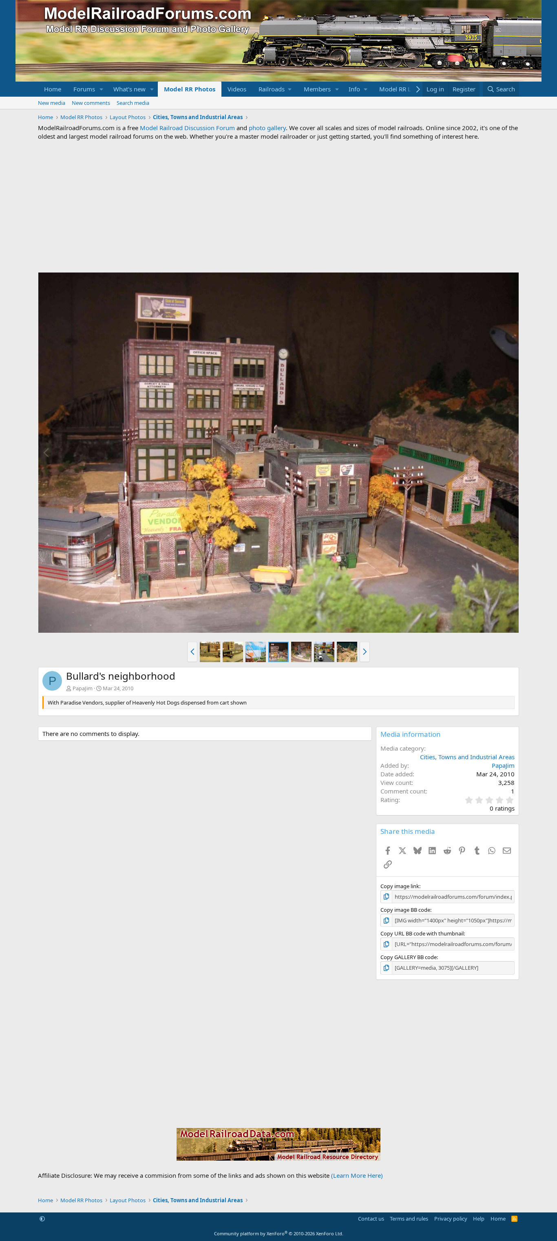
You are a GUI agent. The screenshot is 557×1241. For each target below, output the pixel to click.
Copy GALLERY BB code (408, 957)
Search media (133, 102)
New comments (91, 102)
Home (52, 89)
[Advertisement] (278, 206)
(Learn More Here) (357, 1175)
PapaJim (83, 688)
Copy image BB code (405, 909)
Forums (84, 89)
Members (317, 89)
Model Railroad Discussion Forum (187, 128)
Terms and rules (409, 1218)
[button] (101, 89)
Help (478, 1218)
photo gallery (267, 128)
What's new (129, 89)
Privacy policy (450, 1218)
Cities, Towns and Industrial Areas (467, 757)
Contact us (371, 1218)
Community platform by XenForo (278, 1233)
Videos (237, 89)
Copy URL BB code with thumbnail (422, 933)
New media (51, 102)
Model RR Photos (189, 89)
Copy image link (399, 886)
